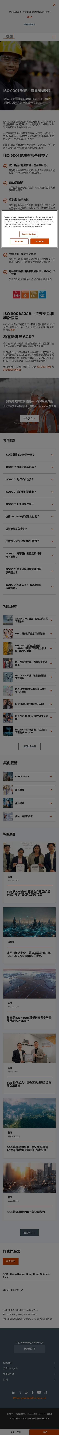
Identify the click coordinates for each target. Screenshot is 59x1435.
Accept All (40, 241)
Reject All (19, 241)
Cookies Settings (29, 234)
